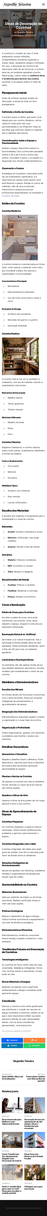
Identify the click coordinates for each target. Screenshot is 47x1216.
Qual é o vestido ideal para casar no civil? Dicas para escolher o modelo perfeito (11, 1190)
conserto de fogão (10, 196)
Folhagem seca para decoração (33, 1188)
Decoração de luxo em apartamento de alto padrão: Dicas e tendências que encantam (34, 1124)
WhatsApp (36, 1045)
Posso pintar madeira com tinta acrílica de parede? (35, 1078)
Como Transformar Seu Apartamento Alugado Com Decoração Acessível (11, 1157)
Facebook (13, 1040)
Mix (35, 1040)
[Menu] (42, 4)
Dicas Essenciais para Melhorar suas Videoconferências (11, 1122)
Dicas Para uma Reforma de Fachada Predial (33, 1156)
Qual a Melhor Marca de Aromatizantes (12, 1077)
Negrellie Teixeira (25, 32)
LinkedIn (13, 1045)
